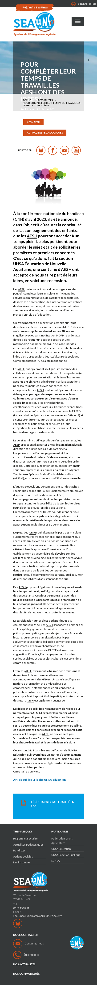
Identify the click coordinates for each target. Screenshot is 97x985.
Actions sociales (23, 856)
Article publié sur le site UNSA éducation (39, 779)
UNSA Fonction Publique (66, 854)
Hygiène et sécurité (25, 838)
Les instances (21, 862)
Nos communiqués (26, 973)
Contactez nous (34, 943)
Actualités (45, 100)
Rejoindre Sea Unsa (35, 7)
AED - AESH (33, 122)
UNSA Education (61, 848)
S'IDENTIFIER (87, 3)
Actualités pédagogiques (45, 132)
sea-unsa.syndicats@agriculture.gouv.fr (37, 915)
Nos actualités (24, 964)
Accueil (28, 100)
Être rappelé (31, 954)
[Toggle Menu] (78, 21)
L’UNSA (55, 860)
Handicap (19, 850)
